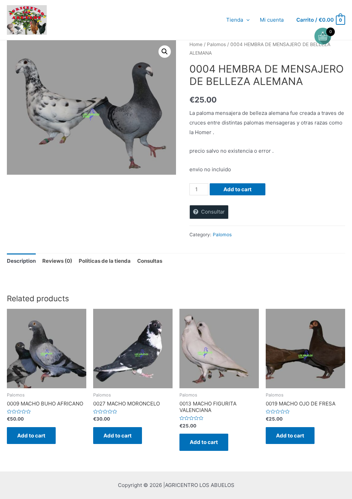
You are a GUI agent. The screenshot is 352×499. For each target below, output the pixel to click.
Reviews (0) (57, 261)
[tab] (21, 260)
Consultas (149, 261)
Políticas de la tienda (105, 261)
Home (195, 44)
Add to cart (237, 189)
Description (21, 261)
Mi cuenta (272, 20)
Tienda (234, 20)
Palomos (216, 44)
